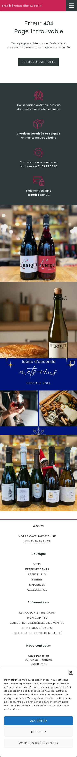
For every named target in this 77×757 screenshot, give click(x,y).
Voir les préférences (38, 743)
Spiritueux (37, 574)
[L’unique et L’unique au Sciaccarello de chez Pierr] (38, 243)
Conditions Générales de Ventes (37, 623)
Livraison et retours (37, 612)
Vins (37, 564)
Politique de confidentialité (36, 633)
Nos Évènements (37, 541)
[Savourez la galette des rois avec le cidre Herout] (38, 320)
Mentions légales (37, 628)
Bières (37, 579)
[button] (71, 672)
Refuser (38, 732)
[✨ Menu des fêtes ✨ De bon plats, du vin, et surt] (38, 396)
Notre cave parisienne (37, 536)
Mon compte (37, 617)
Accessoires (37, 589)
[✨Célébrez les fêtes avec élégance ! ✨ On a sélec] (38, 473)
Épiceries (37, 584)
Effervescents (37, 569)
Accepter (38, 721)
